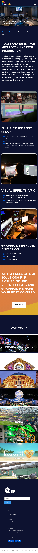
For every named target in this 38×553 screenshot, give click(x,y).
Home (4, 32)
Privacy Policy (10, 519)
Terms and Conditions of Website (14, 521)
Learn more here (12, 514)
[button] (35, 4)
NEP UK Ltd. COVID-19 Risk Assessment (15, 530)
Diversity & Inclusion (12, 535)
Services (12, 32)
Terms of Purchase (11, 526)
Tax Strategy (10, 528)
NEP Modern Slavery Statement (14, 532)
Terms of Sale (10, 524)
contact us (19, 304)
